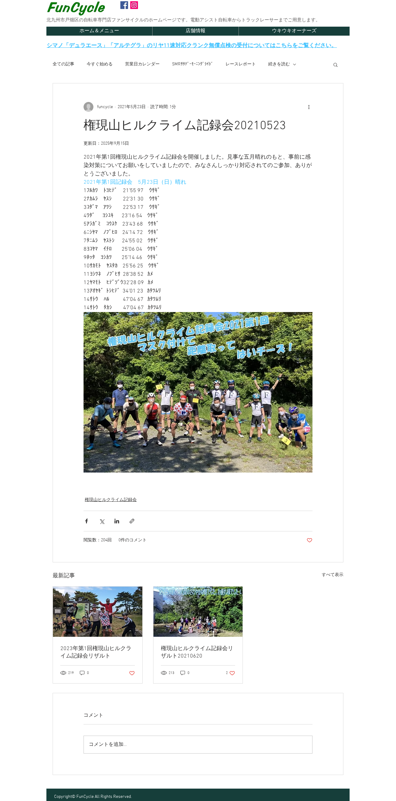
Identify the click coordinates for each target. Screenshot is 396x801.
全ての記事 (63, 64)
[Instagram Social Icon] (134, 5)
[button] (335, 64)
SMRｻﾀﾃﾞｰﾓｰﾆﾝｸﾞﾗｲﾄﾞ (192, 64)
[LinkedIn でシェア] (117, 521)
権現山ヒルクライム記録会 (111, 500)
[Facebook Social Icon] (124, 5)
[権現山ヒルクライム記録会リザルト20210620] (198, 612)
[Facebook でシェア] (86, 521)
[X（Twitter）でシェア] (102, 521)
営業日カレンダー (142, 64)
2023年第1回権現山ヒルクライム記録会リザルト (95, 652)
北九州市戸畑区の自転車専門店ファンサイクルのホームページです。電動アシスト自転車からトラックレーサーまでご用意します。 (183, 20)
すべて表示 (332, 575)
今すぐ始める (100, 64)
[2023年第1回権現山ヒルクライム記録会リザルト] (97, 612)
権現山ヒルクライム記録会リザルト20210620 (197, 652)
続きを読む (279, 64)
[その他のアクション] (308, 107)
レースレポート (241, 64)
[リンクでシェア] (132, 521)
